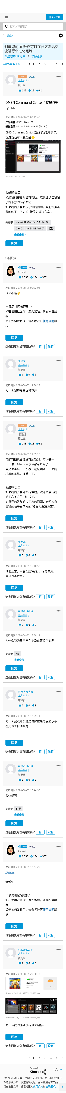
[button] (58, 76)
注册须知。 (51, 1086)
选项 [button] (61, 35)
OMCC (19, 228)
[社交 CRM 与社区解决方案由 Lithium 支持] (38, 1070)
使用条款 (38, 1086)
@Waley (10, 872)
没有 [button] (51, 346)
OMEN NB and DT (35, 228)
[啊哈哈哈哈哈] (10, 614)
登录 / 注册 (55, 17)
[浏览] (6, 17)
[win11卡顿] (26, 64)
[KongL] (10, 271)
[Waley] (10, 80)
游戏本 (10, 35)
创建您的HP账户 (14, 56)
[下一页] (62, 64)
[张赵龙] (10, 364)
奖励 (51, 228)
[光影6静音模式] (22, 64)
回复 (14, 243)
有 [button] (40, 346)
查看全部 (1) (20, 659)
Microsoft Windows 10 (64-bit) (32, 222)
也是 (18, 808)
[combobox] (33, 26)
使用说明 (48, 321)
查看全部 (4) (20, 234)
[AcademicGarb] (10, 953)
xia (17, 653)
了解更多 (37, 56)
